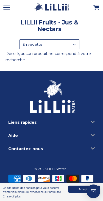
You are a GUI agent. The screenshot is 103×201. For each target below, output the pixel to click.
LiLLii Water (56, 169)
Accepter (84, 189)
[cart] (96, 7)
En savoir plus (12, 196)
